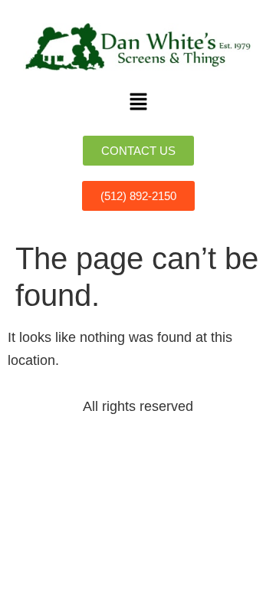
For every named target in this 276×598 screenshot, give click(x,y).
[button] (138, 103)
